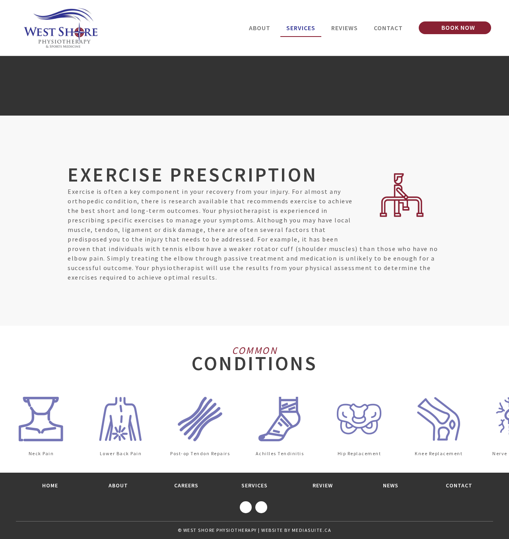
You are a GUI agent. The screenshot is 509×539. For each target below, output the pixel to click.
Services (300, 28)
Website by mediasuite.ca (296, 530)
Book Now (457, 27)
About (259, 28)
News (390, 485)
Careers (186, 485)
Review (323, 485)
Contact (388, 28)
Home (50, 485)
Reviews (344, 28)
